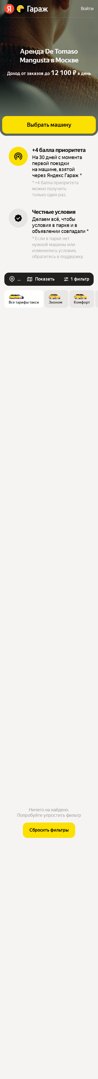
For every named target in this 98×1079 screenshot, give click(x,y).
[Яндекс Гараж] (26, 9)
